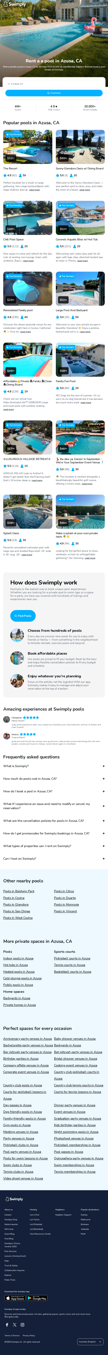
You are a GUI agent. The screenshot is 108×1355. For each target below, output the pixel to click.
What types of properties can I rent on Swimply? (37, 846)
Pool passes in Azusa (68, 1152)
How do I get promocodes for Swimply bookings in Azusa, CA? (46, 833)
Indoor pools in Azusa (18, 958)
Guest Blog (9, 1234)
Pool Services (10, 1251)
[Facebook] (6, 1324)
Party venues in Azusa (18, 1138)
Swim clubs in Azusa (17, 1165)
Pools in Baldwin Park (18, 891)
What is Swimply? (16, 766)
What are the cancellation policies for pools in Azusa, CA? (43, 821)
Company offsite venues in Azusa (26, 1065)
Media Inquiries (11, 1224)
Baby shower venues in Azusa (75, 1039)
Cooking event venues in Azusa (75, 1065)
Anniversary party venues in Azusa (27, 1039)
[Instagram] (22, 1324)
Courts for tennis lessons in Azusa (77, 1092)
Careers (8, 1214)
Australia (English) (87, 1341)
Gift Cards (9, 1229)
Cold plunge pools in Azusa (22, 978)
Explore (7, 1275)
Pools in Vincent (65, 911)
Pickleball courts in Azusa (72, 958)
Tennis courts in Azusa (69, 965)
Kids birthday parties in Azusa (74, 1125)
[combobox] (54, 84)
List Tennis (35, 1219)
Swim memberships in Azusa (74, 1165)
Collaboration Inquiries (14, 1270)
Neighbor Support (63, 1214)
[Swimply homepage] (54, 4)
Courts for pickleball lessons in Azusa (24, 1095)
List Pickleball (36, 1224)
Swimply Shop (10, 1219)
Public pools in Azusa (18, 985)
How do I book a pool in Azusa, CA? (27, 791)
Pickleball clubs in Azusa (20, 1145)
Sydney (84, 1214)
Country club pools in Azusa (22, 1085)
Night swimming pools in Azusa (76, 1132)
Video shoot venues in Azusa (23, 1178)
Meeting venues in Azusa (20, 1132)
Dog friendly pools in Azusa (22, 1112)
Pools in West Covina (18, 918)
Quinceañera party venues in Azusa (78, 1158)
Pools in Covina (13, 898)
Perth (83, 1234)
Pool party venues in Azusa (22, 1152)
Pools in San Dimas (16, 911)
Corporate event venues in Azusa (26, 1072)
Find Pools (55, 93)
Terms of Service (12, 1335)
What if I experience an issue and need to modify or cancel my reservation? (46, 806)
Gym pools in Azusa (17, 1125)
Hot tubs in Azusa (15, 965)
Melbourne (85, 1219)
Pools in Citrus (64, 891)
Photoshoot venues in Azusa (73, 1138)
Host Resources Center (40, 1234)
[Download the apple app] (15, 1298)
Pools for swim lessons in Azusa (25, 1158)
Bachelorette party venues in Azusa (28, 1045)
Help (6, 1260)
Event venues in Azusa (69, 1112)
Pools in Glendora (15, 904)
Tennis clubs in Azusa (18, 1172)
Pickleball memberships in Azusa (77, 1145)
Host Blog (8, 1238)
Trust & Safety (11, 1265)
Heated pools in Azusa (18, 972)
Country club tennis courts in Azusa (78, 1085)
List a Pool (34, 1214)
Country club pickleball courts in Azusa (76, 1075)
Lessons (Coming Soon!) (15, 1256)
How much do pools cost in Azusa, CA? (30, 779)
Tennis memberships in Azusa (74, 1172)
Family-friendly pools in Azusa (24, 1118)
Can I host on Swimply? (19, 859)
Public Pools (9, 1280)
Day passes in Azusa (17, 1105)
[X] (14, 1324)
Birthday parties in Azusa (21, 1059)
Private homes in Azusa (19, 1005)
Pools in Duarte (65, 898)
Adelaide (85, 1229)
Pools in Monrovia (66, 904)
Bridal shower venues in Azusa (75, 1059)
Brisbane (85, 1224)
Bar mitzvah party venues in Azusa (27, 1052)
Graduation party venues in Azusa (77, 1118)
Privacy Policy (29, 1335)
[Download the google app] (36, 1298)
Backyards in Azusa (16, 998)
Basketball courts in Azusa (72, 972)
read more (34, 189)
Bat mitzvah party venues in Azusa (78, 1052)
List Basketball (36, 1229)
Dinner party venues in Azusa (74, 1105)
